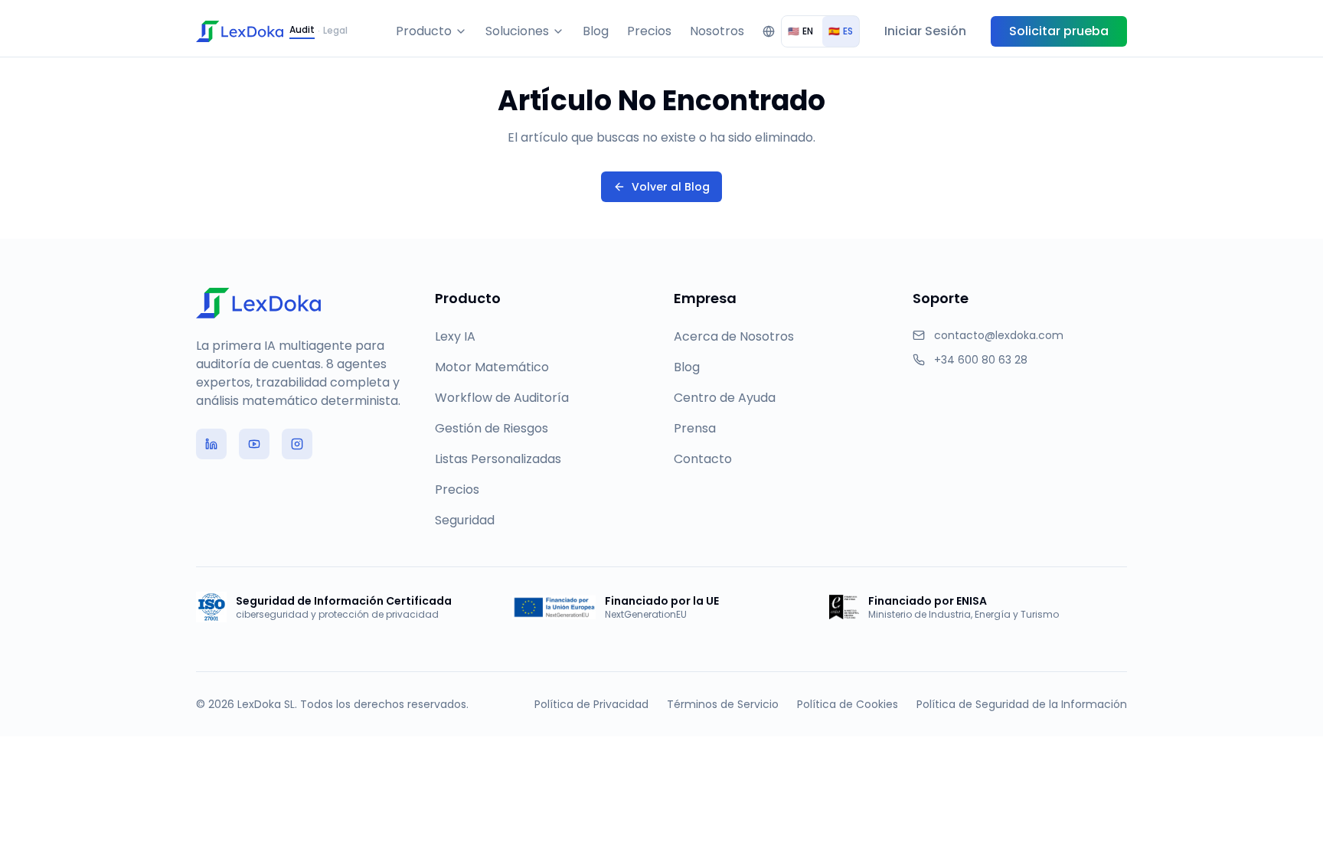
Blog (596, 31)
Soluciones (517, 31)
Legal (335, 30)
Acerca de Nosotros (734, 336)
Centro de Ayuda (725, 397)
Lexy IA (455, 336)
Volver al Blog (671, 186)
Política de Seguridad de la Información (1021, 704)
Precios (649, 31)
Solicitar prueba (1059, 31)
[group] (820, 31)
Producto (424, 31)
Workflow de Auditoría (502, 397)
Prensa (695, 428)
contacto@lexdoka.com (998, 335)
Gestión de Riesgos (491, 428)
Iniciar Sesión (925, 31)
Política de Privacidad (591, 704)
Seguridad (465, 520)
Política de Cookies (847, 704)
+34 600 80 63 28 (980, 359)
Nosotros (717, 31)
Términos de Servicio (723, 704)
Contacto (703, 459)
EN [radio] (800, 31)
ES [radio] (840, 31)
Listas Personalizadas (498, 459)
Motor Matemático (492, 367)
